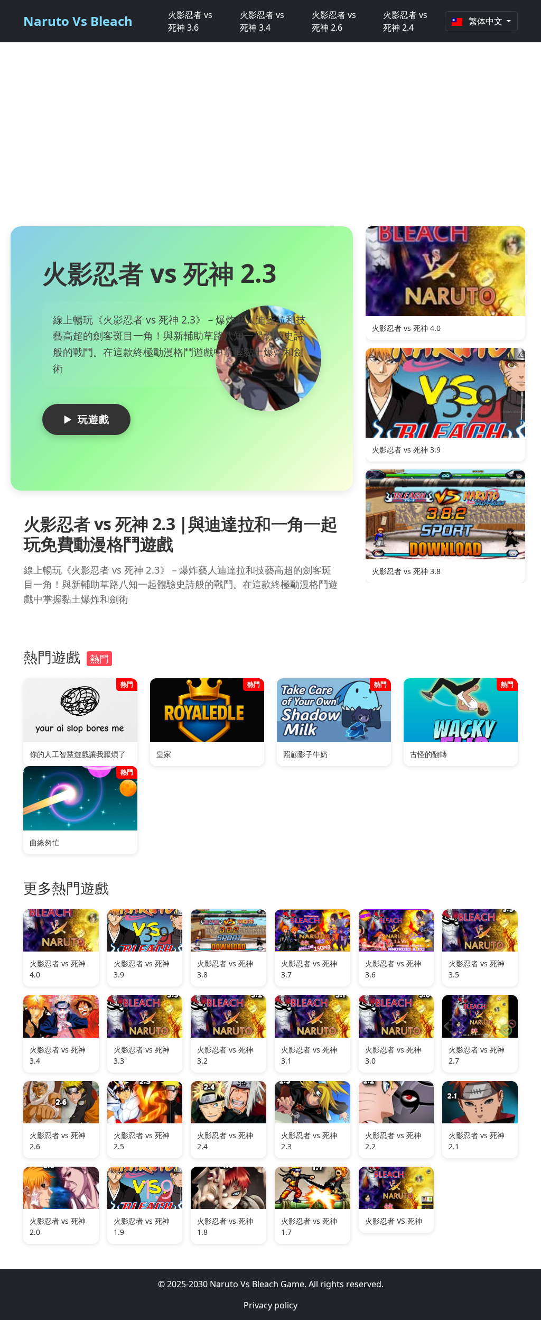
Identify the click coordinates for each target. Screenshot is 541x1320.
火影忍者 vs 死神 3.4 (262, 21)
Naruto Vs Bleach (78, 21)
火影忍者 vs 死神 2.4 (405, 21)
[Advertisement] (270, 140)
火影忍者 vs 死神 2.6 (334, 21)
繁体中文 (486, 21)
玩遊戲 (93, 419)
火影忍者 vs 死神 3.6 (190, 21)
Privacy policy (270, 1305)
